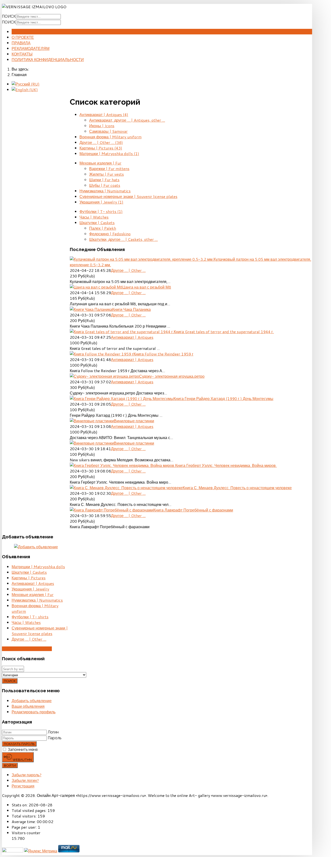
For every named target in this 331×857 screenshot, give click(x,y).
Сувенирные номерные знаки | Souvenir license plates (128, 196)
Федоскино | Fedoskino (110, 233)
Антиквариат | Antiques (103, 114)
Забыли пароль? (26, 775)
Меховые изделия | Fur (100, 163)
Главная (21, 31)
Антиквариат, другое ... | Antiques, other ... (127, 120)
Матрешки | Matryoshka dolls (109, 153)
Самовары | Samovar (108, 131)
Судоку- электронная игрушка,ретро (172, 376)
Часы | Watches (94, 217)
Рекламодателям (30, 48)
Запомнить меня (23, 749)
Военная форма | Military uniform (110, 137)
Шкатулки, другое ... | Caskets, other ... (123, 239)
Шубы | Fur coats (104, 185)
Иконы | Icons (101, 125)
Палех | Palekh (102, 228)
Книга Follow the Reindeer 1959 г (163, 354)
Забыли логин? (25, 780)
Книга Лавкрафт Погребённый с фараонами (193, 510)
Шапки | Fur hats (104, 179)
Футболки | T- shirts (101, 211)
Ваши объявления (28, 706)
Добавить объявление (27, 648)
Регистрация (23, 786)
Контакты (22, 54)
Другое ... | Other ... (101, 142)
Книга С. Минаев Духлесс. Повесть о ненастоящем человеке (237, 487)
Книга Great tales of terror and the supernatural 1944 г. (224, 331)
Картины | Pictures (100, 148)
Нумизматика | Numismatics (105, 191)
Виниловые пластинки (134, 421)
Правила (21, 43)
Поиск (9, 16)
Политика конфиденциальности (48, 59)
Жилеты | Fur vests (106, 174)
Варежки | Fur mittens (109, 168)
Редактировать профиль (33, 712)
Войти (10, 765)
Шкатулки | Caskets (97, 222)
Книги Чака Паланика (131, 309)
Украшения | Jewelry (101, 202)
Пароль (54, 738)
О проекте (23, 37)
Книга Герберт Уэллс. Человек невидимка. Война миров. (226, 465)
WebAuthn (22, 760)
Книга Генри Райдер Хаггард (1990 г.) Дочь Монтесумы (223, 398)
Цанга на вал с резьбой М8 (146, 287)
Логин (53, 732)
